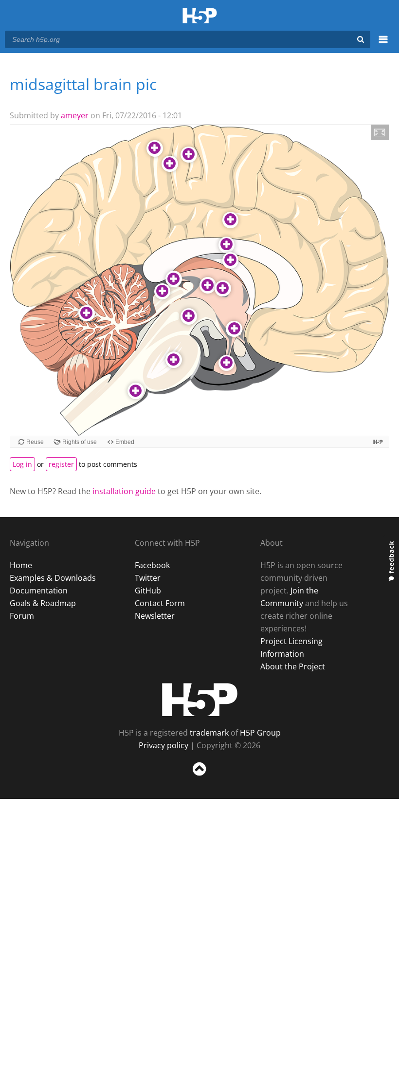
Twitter (148, 577)
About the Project (292, 666)
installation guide (124, 491)
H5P (200, 700)
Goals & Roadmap (43, 603)
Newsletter (155, 615)
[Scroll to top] (199, 777)
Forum (22, 615)
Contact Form (160, 603)
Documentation (39, 590)
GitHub (148, 590)
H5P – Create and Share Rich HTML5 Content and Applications (200, 16)
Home (21, 565)
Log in (22, 464)
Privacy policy (163, 745)
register (61, 464)
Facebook (152, 565)
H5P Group (260, 732)
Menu (383, 44)
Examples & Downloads (53, 577)
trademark (209, 732)
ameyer (75, 115)
